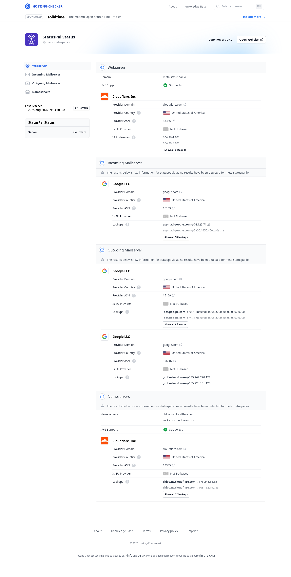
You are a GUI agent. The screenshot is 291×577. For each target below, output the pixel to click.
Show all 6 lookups (175, 150)
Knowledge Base (195, 6)
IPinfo (128, 555)
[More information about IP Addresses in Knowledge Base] (133, 137)
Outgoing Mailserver (46, 83)
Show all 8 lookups (175, 324)
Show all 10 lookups (176, 237)
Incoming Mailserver (46, 74)
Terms (147, 531)
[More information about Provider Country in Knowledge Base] (138, 113)
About (173, 6)
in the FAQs (208, 555)
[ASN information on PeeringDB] (173, 120)
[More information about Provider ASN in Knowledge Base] (133, 121)
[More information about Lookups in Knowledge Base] (127, 224)
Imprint (192, 531)
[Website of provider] (185, 104)
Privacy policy (169, 531)
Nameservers (41, 92)
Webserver (39, 66)
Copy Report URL (220, 39)
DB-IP (141, 555)
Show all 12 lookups (176, 494)
